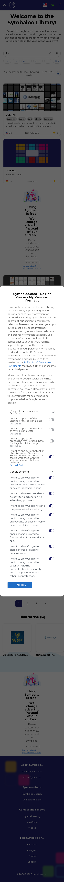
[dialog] (32, 441)
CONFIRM (20, 585)
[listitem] (32, 412)
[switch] (51, 419)
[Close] (57, 292)
